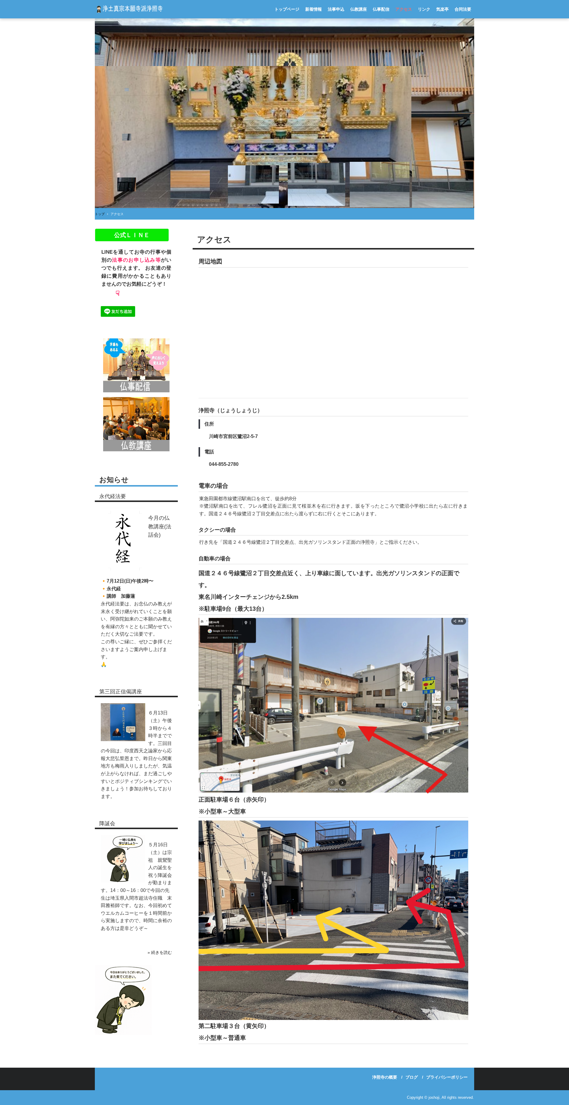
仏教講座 (358, 9)
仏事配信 (381, 9)
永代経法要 (112, 496)
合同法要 (463, 9)
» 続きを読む (160, 952)
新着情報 (313, 9)
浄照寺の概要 (384, 1077)
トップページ (286, 9)
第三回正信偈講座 (120, 692)
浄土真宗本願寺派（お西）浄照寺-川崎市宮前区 (129, 9)
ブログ (411, 1077)
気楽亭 (442, 9)
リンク (424, 9)
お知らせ (114, 480)
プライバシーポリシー (447, 1077)
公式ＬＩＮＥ (132, 235)
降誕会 (107, 823)
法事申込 (336, 9)
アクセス (403, 9)
